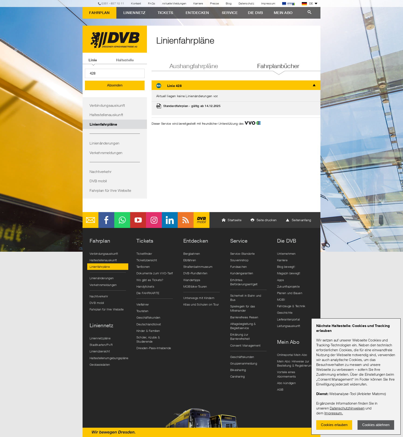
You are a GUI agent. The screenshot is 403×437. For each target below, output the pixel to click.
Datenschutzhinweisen (347, 408)
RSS (186, 220)
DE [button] (311, 3)
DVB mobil (98, 181)
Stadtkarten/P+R (101, 345)
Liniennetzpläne (100, 338)
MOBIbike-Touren (195, 286)
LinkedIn (170, 220)
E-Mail (90, 220)
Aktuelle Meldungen (174, 3)
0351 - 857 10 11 (112, 3)
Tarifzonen (143, 266)
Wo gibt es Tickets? (149, 280)
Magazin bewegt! (288, 273)
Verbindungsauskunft (107, 105)
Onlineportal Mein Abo (292, 355)
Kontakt (136, 3)
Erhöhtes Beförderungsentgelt (244, 282)
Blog (229, 3)
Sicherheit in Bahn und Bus (245, 298)
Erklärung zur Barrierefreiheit (240, 337)
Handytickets (145, 286)
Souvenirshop (239, 260)
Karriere (198, 3)
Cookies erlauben (334, 425)
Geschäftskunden (148, 317)
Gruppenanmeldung (243, 363)
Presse (214, 3)
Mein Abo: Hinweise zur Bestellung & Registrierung (295, 363)
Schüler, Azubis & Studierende (148, 339)
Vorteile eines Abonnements (286, 374)
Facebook (106, 220)
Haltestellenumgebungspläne (109, 358)
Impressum (333, 413)
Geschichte (285, 312)
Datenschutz (246, 3)
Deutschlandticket (148, 324)
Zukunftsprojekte (288, 286)
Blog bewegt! (286, 266)
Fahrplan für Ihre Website (110, 190)
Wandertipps (191, 280)
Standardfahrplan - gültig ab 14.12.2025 (191, 106)
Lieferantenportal (288, 319)
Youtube (138, 220)
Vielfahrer (142, 304)
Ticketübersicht (146, 260)
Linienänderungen (104, 143)
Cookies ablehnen (375, 425)
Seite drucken (267, 220)
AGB (280, 389)
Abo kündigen (286, 383)
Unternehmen (286, 253)
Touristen (142, 311)
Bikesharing (238, 370)
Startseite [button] (234, 220)
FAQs (151, 3)
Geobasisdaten (100, 364)
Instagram (154, 220)
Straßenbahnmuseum (197, 266)
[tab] (93, 58)
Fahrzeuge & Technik (291, 306)
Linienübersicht (100, 351)
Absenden (114, 85)
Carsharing (237, 376)
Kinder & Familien (148, 331)
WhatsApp (122, 220)
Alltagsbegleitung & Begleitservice (243, 326)
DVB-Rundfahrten (195, 273)
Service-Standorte (242, 253)
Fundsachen (238, 266)
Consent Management (245, 345)
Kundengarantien (241, 273)
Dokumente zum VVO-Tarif (154, 273)
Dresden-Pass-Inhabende (153, 348)
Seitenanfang (301, 220)
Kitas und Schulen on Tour (201, 304)
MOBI (281, 299)
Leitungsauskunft (288, 326)
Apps (280, 280)
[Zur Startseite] (115, 39)
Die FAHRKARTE (147, 293)
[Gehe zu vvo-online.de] (253, 123)
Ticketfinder (144, 253)
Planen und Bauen (289, 293)
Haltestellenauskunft (106, 115)
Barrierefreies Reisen (244, 317)
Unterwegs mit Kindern (198, 298)
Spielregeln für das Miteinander (242, 308)
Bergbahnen (191, 253)
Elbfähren (189, 260)
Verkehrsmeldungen (106, 153)
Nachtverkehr (100, 171)
